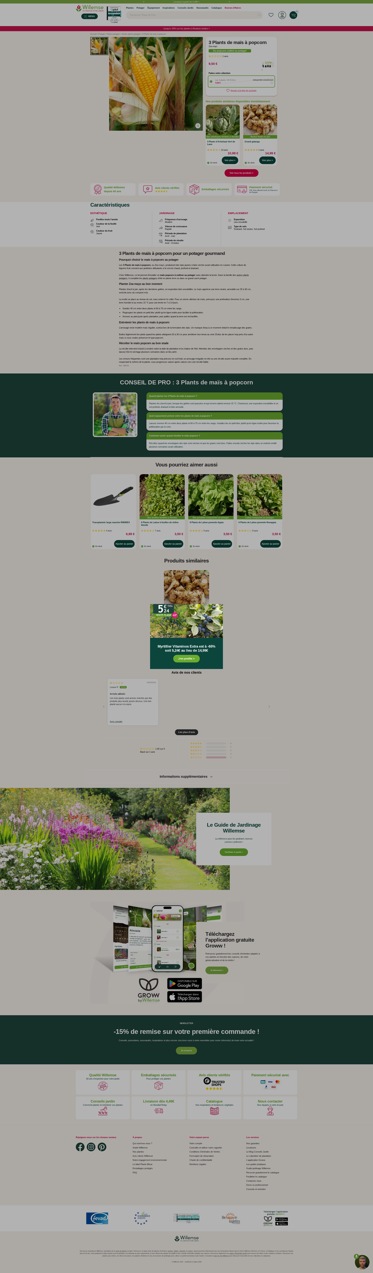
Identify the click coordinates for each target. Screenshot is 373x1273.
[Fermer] (218, 609)
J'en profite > (186, 658)
